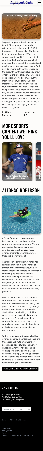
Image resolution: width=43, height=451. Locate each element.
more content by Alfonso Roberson (20, 369)
